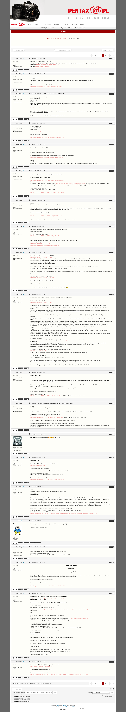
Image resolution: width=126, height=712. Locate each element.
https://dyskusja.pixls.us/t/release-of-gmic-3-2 (47, 64)
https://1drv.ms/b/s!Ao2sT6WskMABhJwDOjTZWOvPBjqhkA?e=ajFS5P (46, 86)
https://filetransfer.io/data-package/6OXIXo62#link (42, 277)
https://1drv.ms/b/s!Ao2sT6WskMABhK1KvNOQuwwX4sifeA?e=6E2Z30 (47, 137)
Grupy (57, 24)
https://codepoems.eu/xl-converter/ (69, 340)
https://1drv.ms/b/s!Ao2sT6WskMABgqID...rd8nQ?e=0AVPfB (44, 245)
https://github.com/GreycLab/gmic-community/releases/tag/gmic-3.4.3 (47, 598)
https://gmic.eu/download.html (42, 66)
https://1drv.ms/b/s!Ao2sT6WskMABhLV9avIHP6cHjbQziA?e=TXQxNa (46, 396)
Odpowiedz (18, 689)
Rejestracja (66, 24)
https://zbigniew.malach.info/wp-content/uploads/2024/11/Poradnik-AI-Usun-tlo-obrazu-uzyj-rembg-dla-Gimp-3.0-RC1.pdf (59, 674)
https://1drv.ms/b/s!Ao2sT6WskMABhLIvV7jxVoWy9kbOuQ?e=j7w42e (47, 180)
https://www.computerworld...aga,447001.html (41, 302)
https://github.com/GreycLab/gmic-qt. (79, 618)
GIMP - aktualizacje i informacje (76, 28)
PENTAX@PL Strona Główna (48, 28)
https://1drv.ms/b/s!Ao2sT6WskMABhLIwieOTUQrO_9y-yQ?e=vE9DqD (47, 193)
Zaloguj (75, 24)
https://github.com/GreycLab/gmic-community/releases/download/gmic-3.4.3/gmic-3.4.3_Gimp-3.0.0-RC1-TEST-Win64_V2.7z (60, 609)
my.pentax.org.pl (63, 709)
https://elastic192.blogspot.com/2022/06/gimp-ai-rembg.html (70, 183)
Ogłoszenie (63, 32)
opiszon (59, 706)
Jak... (59, 28)
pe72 (19, 434)
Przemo (64, 705)
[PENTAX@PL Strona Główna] (63, 11)
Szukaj (38, 24)
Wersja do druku (108, 696)
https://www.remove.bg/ (62, 185)
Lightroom (64, 28)
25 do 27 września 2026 (73, 39)
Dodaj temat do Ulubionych (106, 695)
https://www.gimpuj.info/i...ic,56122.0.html (40, 243)
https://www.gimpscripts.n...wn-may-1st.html (41, 257)
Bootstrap (68, 706)
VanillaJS (73, 706)
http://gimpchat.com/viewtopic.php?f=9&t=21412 (42, 666)
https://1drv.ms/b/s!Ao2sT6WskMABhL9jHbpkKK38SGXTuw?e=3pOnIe (47, 479)
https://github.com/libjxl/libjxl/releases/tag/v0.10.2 (42, 351)
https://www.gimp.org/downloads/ (38, 131)
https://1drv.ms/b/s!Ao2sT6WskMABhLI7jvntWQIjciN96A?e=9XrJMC (46, 216)
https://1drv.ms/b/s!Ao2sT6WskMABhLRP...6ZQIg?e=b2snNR (44, 236)
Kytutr (19, 521)
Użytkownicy (47, 24)
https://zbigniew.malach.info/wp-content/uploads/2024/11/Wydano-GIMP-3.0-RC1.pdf (50, 586)
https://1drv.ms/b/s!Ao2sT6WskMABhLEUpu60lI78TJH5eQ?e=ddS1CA (46, 157)
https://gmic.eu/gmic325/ (36, 108)
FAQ (30, 24)
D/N (82, 24)
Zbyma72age (19, 58)
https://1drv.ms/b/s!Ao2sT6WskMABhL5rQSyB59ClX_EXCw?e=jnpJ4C (46, 417)
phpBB (57, 705)
